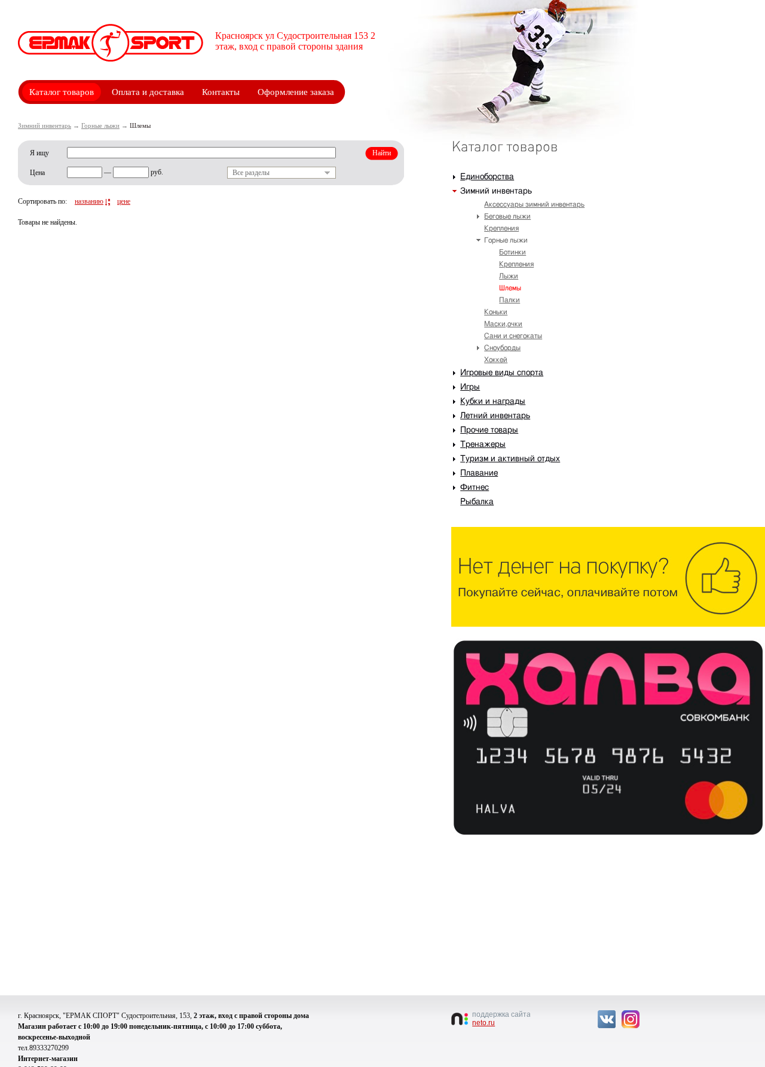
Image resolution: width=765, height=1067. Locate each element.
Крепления (501, 228)
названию (89, 201)
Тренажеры (483, 444)
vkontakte (607, 1019)
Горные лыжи (100, 125)
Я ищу (39, 153)
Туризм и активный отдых (510, 459)
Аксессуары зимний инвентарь (534, 204)
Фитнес (474, 487)
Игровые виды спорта (501, 373)
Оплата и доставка (148, 92)
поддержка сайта (501, 1018)
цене (123, 201)
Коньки (495, 311)
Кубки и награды (492, 401)
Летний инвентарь (495, 416)
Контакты (221, 92)
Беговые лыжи (507, 216)
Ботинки (512, 252)
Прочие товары (489, 430)
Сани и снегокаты (513, 335)
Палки (509, 299)
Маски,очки (503, 323)
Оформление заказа (296, 92)
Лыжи (508, 276)
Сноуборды (502, 347)
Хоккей (495, 359)
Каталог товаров (61, 92)
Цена (37, 172)
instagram (630, 1019)
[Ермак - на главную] (110, 43)
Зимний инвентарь (44, 125)
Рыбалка (477, 502)
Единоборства (487, 177)
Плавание (479, 473)
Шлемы (510, 288)
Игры (470, 387)
